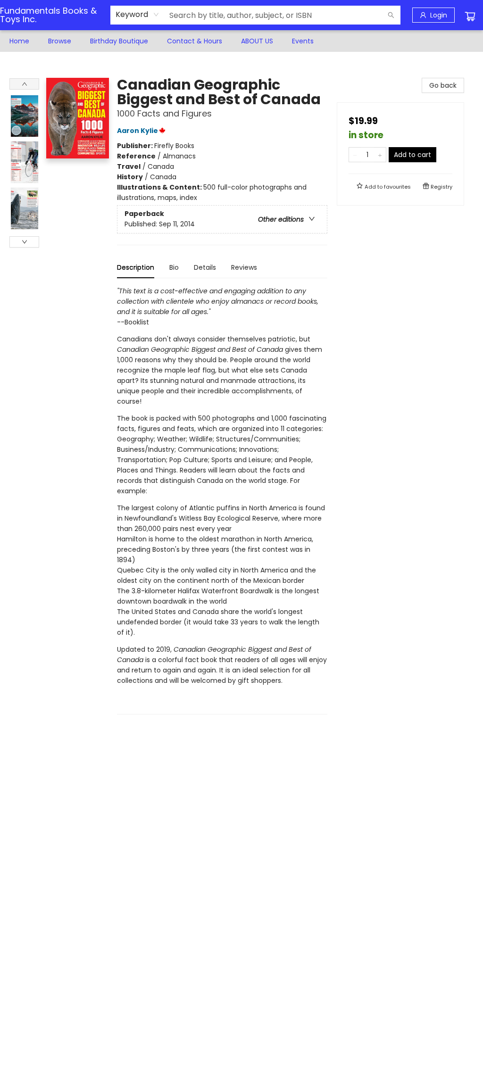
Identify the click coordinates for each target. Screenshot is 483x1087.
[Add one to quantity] (380, 154)
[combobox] (137, 15)
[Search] (391, 15)
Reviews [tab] (244, 267)
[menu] (241, 41)
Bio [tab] (174, 267)
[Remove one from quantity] (355, 154)
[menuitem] (19, 41)
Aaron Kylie (137, 130)
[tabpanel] (222, 500)
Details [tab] (205, 267)
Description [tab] (135, 267)
